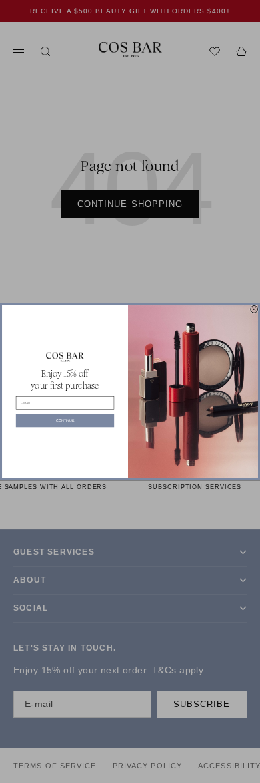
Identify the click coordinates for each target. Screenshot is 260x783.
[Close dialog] (254, 309)
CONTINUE (65, 420)
